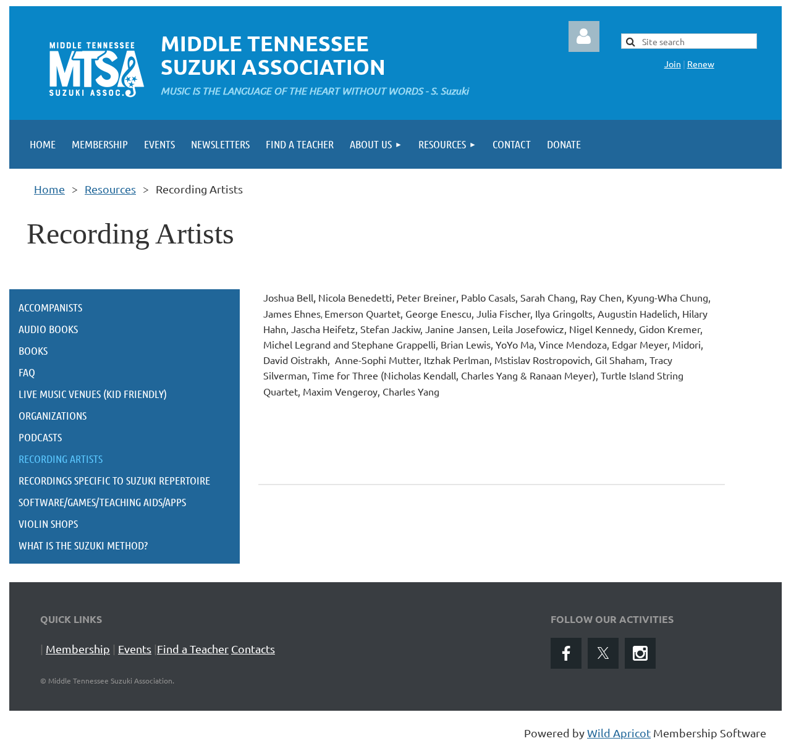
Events (134, 648)
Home (49, 188)
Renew (700, 63)
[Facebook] (566, 653)
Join (672, 63)
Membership (78, 648)
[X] (603, 653)
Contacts (253, 648)
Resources (110, 188)
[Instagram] (640, 653)
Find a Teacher (193, 648)
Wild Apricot (619, 732)
